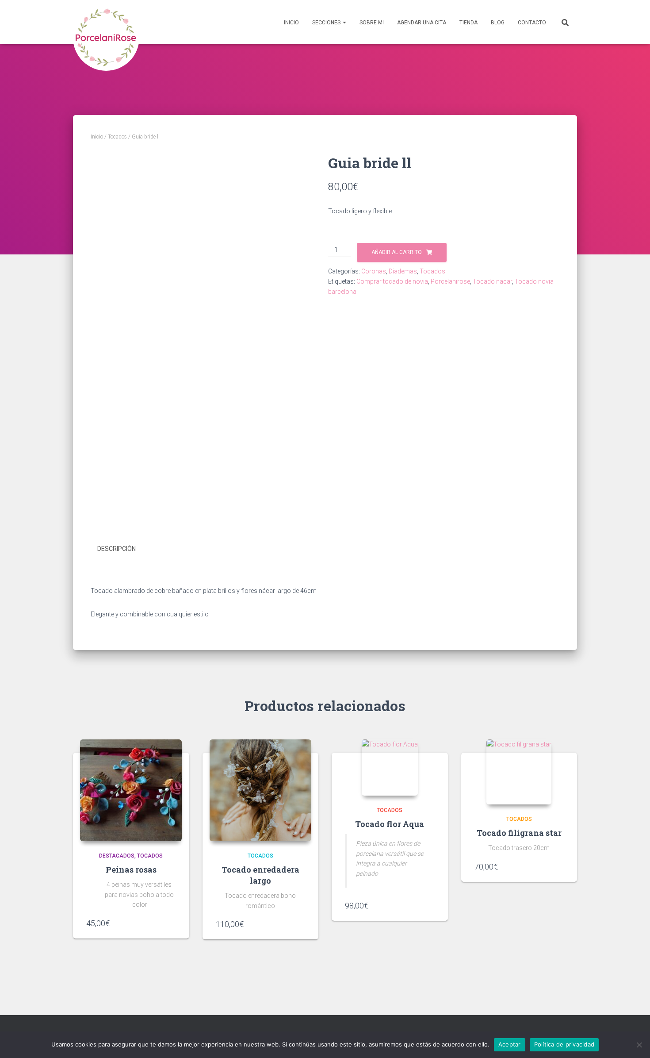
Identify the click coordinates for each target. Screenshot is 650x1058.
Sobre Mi (371, 22)
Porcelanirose (450, 281)
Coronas (373, 271)
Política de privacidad (564, 1044)
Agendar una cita (421, 22)
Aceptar (509, 1044)
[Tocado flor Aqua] (390, 767)
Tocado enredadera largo (260, 875)
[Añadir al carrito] (171, 923)
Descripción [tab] (116, 548)
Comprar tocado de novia (392, 281)
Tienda (468, 22)
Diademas (403, 271)
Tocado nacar (492, 281)
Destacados (116, 856)
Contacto (532, 22)
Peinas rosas (131, 869)
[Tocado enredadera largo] (260, 790)
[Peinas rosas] (131, 790)
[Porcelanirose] (106, 22)
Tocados (117, 137)
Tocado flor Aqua (389, 824)
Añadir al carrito (396, 252)
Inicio (291, 22)
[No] (639, 1044)
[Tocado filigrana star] (518, 771)
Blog (498, 22)
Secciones (327, 22)
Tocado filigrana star (519, 832)
